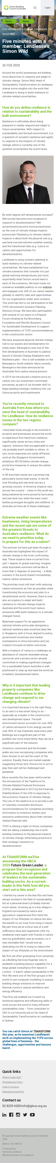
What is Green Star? (11, 1077)
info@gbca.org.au (34, 1106)
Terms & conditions (12, 1152)
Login (47, 7)
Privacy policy (9, 1148)
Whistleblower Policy (12, 1082)
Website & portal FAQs (13, 1091)
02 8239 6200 (11, 1106)
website (47, 287)
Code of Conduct (10, 1087)
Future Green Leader (27, 865)
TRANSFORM (41, 1031)
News (8, 21)
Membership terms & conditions (18, 1155)
